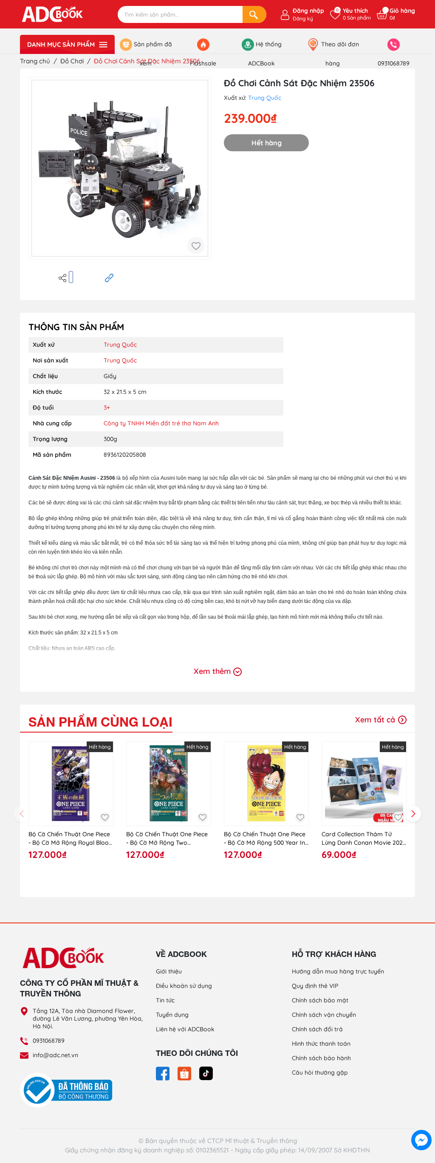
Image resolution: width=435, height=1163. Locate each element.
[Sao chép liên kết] (109, 277)
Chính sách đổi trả (317, 1029)
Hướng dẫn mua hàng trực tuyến (338, 971)
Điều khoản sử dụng (184, 986)
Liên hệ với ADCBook (185, 1029)
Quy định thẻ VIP (315, 986)
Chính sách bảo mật (320, 1000)
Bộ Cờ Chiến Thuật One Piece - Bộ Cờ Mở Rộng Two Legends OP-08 (167, 838)
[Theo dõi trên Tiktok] (206, 1073)
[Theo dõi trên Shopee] (185, 1073)
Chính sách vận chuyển (324, 1015)
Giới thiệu (169, 971)
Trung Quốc (264, 98)
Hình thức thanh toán (321, 1043)
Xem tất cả (376, 719)
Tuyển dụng (172, 1015)
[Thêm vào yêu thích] (195, 245)
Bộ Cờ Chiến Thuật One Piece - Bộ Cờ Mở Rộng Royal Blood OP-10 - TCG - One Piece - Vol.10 (70, 838)
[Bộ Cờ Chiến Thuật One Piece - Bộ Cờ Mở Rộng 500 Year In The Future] (266, 783)
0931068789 (49, 1040)
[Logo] (81, 957)
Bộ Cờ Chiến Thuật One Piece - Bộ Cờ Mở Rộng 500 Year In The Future (264, 838)
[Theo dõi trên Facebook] (163, 1073)
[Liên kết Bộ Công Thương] (68, 1089)
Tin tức (165, 1000)
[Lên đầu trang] (421, 1120)
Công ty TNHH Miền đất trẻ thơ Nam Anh (161, 423)
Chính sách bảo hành (321, 1058)
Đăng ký (303, 18)
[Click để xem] (120, 168)
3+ (107, 407)
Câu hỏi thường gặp (320, 1072)
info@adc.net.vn (55, 1055)
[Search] (254, 14)
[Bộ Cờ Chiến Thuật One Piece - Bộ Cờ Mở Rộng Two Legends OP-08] (169, 783)
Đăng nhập (308, 10)
